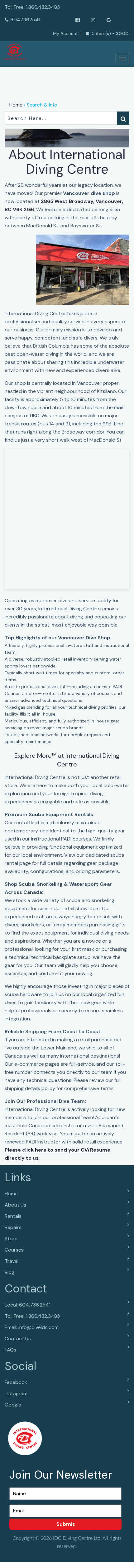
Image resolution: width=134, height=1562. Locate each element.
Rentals (13, 1216)
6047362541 (25, 19)
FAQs (10, 1349)
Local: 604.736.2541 (27, 1305)
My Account (65, 33)
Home (15, 105)
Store (11, 1238)
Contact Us (18, 1338)
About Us (15, 1205)
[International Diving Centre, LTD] (15, 52)
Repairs (13, 1227)
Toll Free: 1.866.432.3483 (32, 1316)
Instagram (16, 1393)
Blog (9, 1272)
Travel (11, 1261)
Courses (14, 1250)
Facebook (16, 1382)
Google (13, 1404)
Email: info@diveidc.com (32, 1327)
